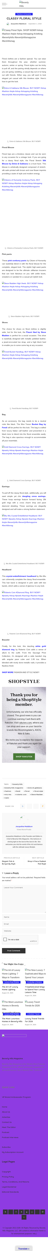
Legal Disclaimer (9, 1187)
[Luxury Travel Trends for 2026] (35, 1008)
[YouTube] (37, 1212)
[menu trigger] (5, 4)
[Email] (42, 806)
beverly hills (18, 784)
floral (27, 791)
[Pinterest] (36, 806)
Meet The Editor (9, 1127)
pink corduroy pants (17, 260)
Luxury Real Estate (12, 982)
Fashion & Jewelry (24, 14)
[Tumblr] (32, 1212)
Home (4, 1107)
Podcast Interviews (10, 1137)
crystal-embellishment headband (21, 576)
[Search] (44, 4)
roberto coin (21, 794)
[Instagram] (21, 1212)
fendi (18, 791)
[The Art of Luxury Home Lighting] (12, 976)
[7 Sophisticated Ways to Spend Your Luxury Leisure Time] (35, 976)
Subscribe (6, 1147)
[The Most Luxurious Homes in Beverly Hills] (12, 1008)
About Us (6, 1112)
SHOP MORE (7, 672)
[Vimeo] (42, 1212)
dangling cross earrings (33, 496)
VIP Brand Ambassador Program (16, 1097)
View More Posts (24, 830)
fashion (8, 791)
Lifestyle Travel (33, 1014)
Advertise (6, 1117)
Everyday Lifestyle (34, 982)
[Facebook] (22, 806)
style (7, 798)
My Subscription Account (12, 1152)
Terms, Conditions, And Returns (15, 1182)
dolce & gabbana (35, 788)
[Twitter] (29, 806)
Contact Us (7, 1122)
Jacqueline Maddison (19, 24)
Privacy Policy (8, 1176)
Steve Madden (37, 794)
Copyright (6, 1171)
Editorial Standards (10, 1192)
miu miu (8, 794)
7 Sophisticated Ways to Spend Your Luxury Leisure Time (35, 989)
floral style (38, 791)
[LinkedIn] (26, 1212)
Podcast (5, 1132)
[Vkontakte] (24, 1217)
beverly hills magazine (14, 788)
